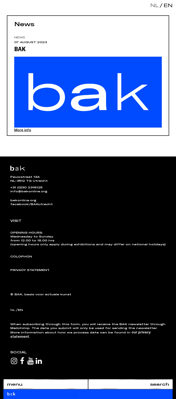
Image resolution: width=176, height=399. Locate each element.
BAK (20, 49)
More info (22, 130)
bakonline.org (23, 200)
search (159, 384)
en (167, 5)
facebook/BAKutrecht (31, 204)
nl (154, 5)
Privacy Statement (30, 269)
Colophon (21, 256)
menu (14, 384)
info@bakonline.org (28, 191)
